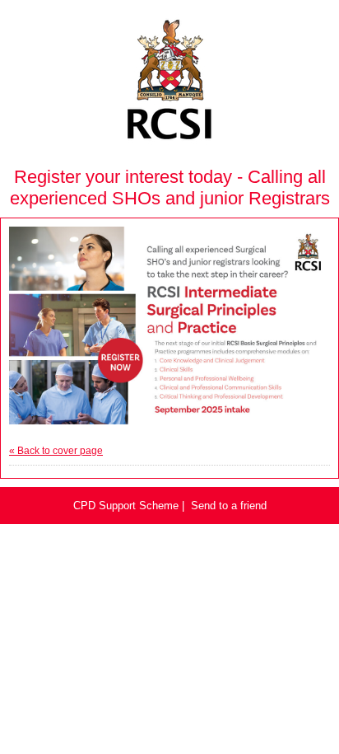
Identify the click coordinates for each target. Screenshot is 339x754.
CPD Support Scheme (126, 505)
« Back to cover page (56, 451)
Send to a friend (229, 505)
